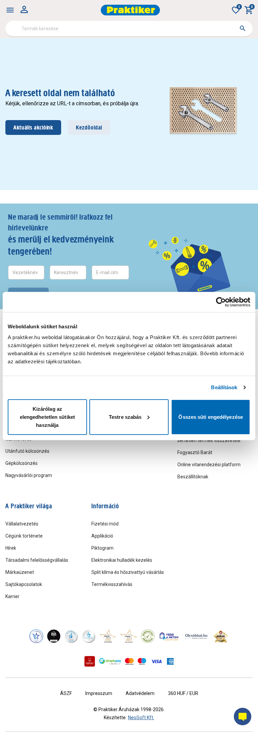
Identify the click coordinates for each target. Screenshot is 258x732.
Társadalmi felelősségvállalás (36, 560)
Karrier (12, 596)
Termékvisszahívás (111, 584)
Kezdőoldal (89, 127)
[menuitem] (10, 10)
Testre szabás (125, 416)
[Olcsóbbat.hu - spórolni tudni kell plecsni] (196, 636)
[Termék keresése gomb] (242, 28)
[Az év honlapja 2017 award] (128, 636)
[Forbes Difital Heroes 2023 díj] (53, 636)
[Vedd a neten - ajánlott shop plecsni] (169, 636)
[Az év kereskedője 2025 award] (221, 636)
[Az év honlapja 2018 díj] (71, 636)
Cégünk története (24, 536)
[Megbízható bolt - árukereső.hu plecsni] (148, 636)
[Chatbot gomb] (242, 716)
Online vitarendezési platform (209, 464)
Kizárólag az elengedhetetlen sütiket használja (47, 417)
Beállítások (224, 387)
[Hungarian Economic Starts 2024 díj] (36, 636)
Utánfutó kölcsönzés (27, 451)
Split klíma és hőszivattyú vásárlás (127, 572)
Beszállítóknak (192, 476)
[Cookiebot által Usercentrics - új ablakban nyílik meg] (220, 302)
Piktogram (102, 548)
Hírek (10, 548)
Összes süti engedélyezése (210, 416)
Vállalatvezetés (21, 523)
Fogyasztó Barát (194, 452)
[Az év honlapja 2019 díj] (88, 636)
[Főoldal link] (130, 10)
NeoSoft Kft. (141, 717)
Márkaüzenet (19, 572)
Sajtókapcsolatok (23, 584)
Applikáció (102, 536)
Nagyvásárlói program (28, 475)
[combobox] (129, 28)
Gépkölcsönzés (21, 463)
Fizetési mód (105, 523)
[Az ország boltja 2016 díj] (107, 636)
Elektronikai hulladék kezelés (121, 560)
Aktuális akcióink (33, 127)
